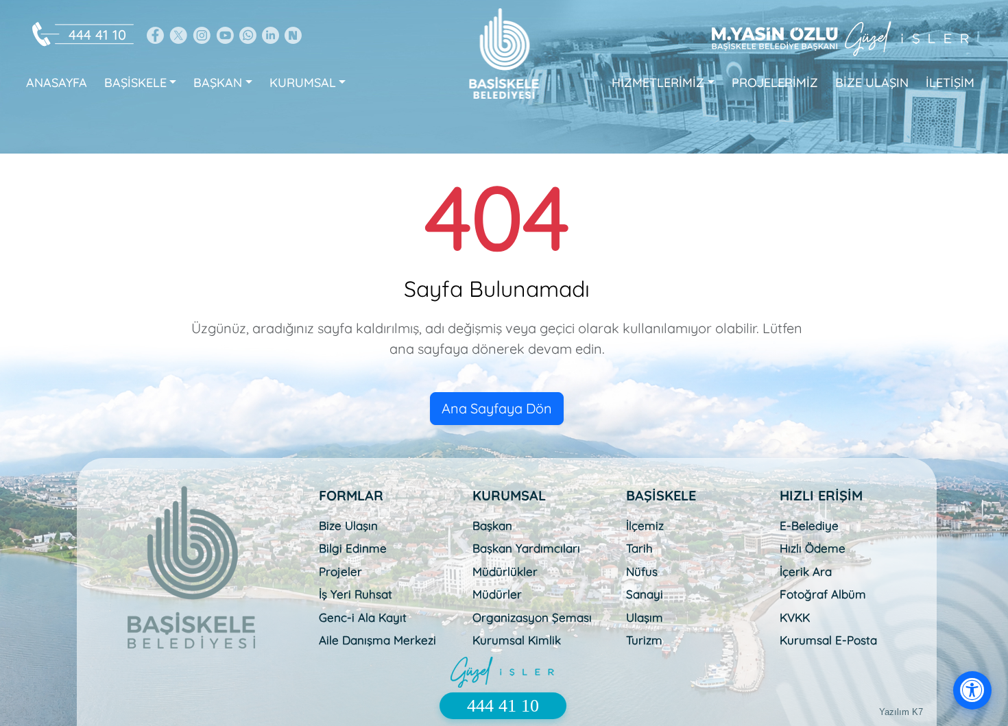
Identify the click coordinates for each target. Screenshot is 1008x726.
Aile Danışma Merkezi (377, 640)
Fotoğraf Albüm (823, 594)
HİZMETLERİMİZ (658, 82)
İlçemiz (645, 525)
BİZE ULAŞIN (872, 82)
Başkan (492, 525)
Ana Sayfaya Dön (497, 408)
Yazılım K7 (901, 712)
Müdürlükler (505, 571)
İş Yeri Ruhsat (355, 594)
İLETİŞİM (950, 82)
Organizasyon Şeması (532, 617)
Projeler (340, 571)
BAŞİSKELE (135, 82)
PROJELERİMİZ (775, 82)
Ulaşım (644, 617)
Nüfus (642, 571)
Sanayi (644, 594)
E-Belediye (809, 525)
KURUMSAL (302, 82)
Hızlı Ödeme (812, 548)
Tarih (639, 548)
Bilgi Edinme (353, 548)
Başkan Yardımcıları (526, 548)
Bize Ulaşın (348, 525)
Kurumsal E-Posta (828, 640)
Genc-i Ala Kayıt (363, 617)
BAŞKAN (217, 82)
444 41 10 (97, 34)
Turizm (644, 640)
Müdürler (497, 594)
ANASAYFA (56, 82)
